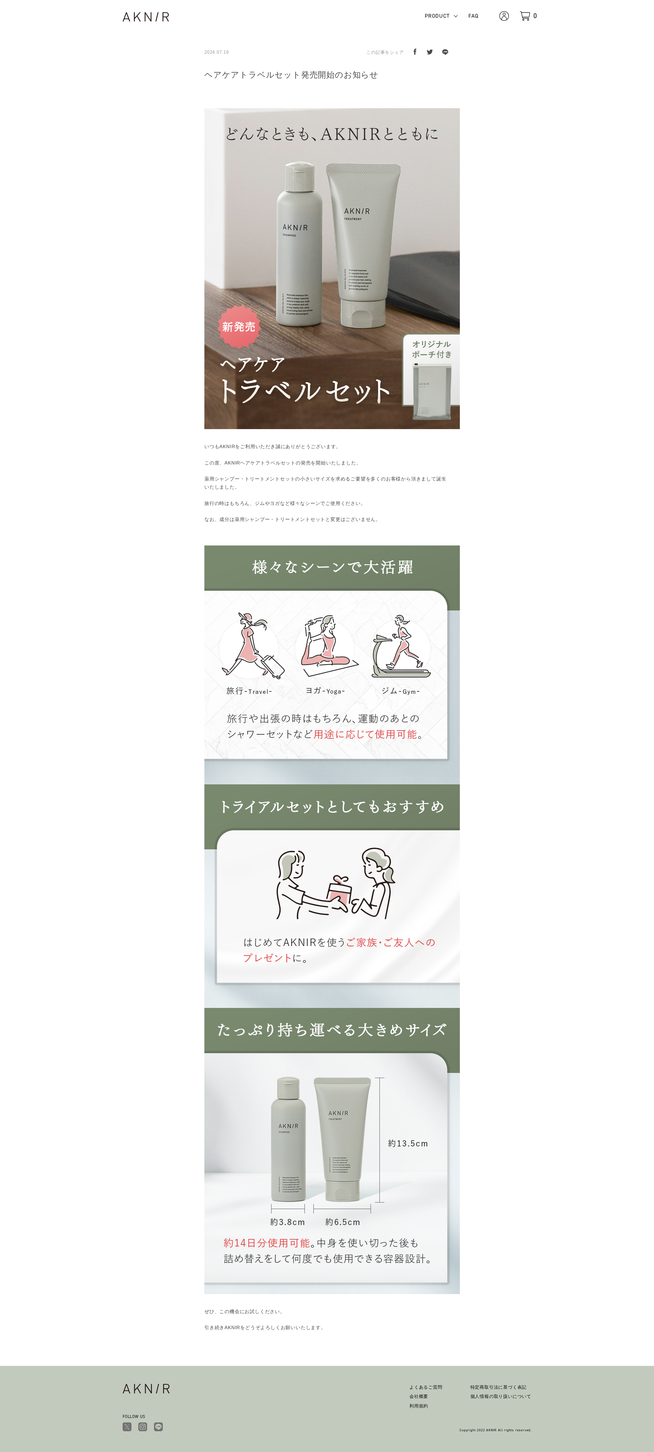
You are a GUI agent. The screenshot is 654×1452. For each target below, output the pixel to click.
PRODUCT (437, 15)
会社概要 (418, 1396)
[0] (524, 15)
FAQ (473, 15)
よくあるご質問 (425, 1387)
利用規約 (418, 1405)
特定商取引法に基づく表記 (498, 1387)
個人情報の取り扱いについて (500, 1396)
